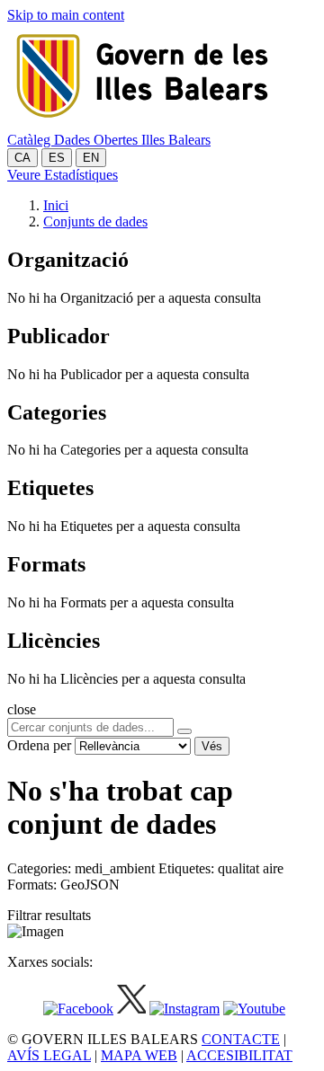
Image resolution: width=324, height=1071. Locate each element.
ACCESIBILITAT (239, 1055)
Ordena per (39, 745)
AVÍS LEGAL (49, 1055)
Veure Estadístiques (62, 174)
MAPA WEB (139, 1055)
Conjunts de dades (95, 221)
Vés (212, 746)
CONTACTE (241, 1039)
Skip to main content (65, 14)
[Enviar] (184, 731)
